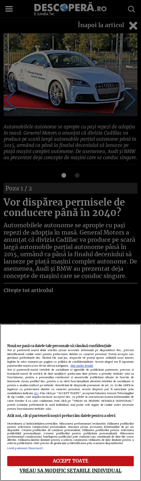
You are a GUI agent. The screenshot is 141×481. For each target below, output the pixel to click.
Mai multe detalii (81, 365)
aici (36, 393)
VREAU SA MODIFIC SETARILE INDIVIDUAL (70, 470)
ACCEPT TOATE (71, 461)
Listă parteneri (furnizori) (25, 448)
